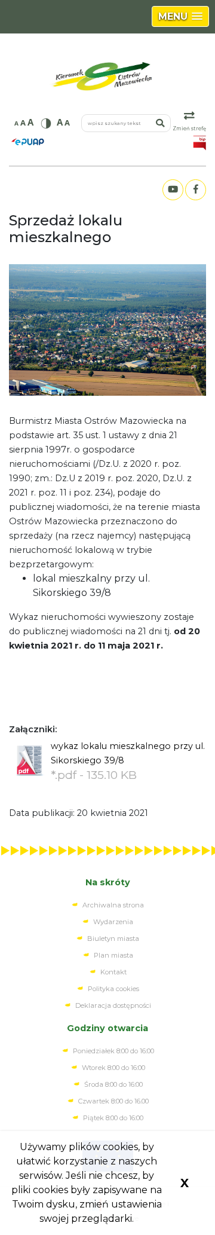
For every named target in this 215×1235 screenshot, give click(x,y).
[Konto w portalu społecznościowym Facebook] (195, 189)
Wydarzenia (113, 922)
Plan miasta (113, 955)
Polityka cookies (113, 989)
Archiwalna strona (113, 905)
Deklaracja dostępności (113, 1005)
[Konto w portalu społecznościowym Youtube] (172, 189)
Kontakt (113, 972)
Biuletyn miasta (113, 938)
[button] (180, 16)
